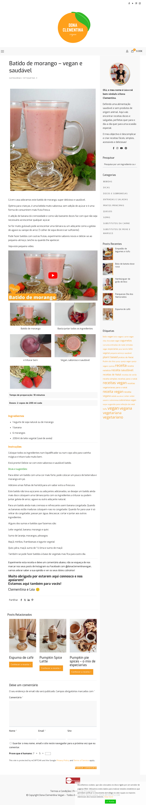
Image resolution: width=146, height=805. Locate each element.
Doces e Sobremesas (115, 193)
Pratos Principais (113, 205)
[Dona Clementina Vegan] (73, 27)
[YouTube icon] (133, 3)
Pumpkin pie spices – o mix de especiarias (82, 661)
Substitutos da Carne (116, 223)
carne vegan (129, 337)
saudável (120, 396)
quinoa (111, 366)
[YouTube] (122, 148)
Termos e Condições (60, 791)
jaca (120, 349)
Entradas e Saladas (115, 199)
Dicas (106, 187)
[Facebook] (113, 148)
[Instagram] (117, 148)
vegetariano (113, 417)
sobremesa (114, 400)
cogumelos (126, 340)
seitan (126, 396)
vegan (113, 408)
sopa (105, 404)
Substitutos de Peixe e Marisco (116, 231)
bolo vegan (108, 336)
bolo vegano (119, 337)
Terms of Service (81, 760)
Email (42, 730)
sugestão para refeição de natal (121, 404)
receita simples (110, 379)
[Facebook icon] (129, 3)
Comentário (16, 697)
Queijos (107, 211)
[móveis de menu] (2, 51)
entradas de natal (117, 345)
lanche (125, 349)
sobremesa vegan (127, 400)
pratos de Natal (125, 357)
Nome (13, 730)
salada (113, 396)
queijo (117, 361)
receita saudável (122, 370)
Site (69, 730)
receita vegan (113, 391)
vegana (125, 408)
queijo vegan (126, 361)
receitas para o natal (127, 379)
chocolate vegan (113, 341)
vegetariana (112, 413)
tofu (105, 409)
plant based (110, 357)
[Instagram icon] (140, 3)
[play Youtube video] (52, 275)
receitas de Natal (112, 374)
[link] (73, 780)
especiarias (113, 349)
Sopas (106, 217)
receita (121, 365)
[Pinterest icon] (136, 3)
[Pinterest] (126, 148)
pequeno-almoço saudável (121, 353)
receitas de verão (129, 375)
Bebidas (107, 181)
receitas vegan (115, 383)
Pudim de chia (109, 361)
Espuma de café (21, 657)
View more (108, 797)
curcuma (106, 345)
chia (104, 341)
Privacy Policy (63, 760)
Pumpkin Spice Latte (50, 659)
